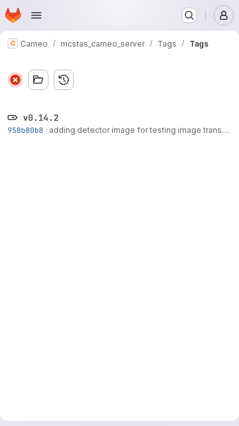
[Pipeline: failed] (15, 79)
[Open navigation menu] (36, 15)
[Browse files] (38, 80)
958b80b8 (25, 130)
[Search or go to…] (189, 15)
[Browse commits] (64, 80)
